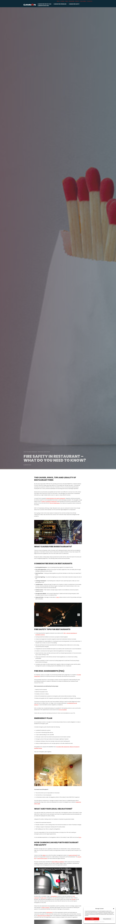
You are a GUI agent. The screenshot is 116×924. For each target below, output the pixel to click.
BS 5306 (73, 899)
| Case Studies (83, 1)
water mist (43, 898)
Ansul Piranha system (42, 858)
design (44, 855)
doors (57, 597)
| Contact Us (89, 1)
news (25, 451)
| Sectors (77, 1)
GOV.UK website (63, 709)
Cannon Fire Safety (74, 4)
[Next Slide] (78, 532)
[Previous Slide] (37, 532)
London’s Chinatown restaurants (49, 501)
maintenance (49, 912)
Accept (92, 919)
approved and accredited (43, 915)
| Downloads (71, 1)
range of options (45, 907)
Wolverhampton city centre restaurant (55, 498)
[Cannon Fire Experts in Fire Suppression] (30, 5)
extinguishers (54, 896)
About (58, 1)
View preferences (107, 919)
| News (66, 1)
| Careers (62, 1)
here (80, 837)
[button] (113, 908)
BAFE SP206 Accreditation (58, 861)
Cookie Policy (96, 921)
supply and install (73, 855)
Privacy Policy (101, 921)
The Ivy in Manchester (54, 503)
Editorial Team (28, 464)
